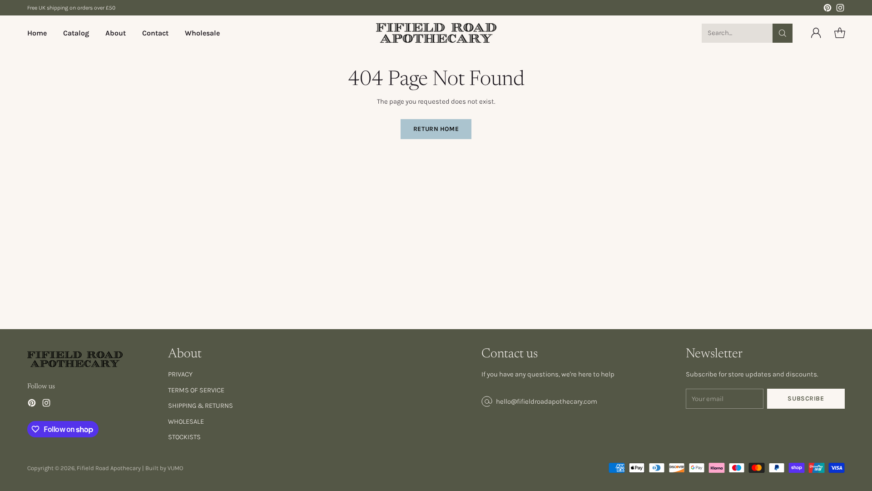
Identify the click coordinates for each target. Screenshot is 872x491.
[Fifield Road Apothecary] (436, 33)
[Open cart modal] (839, 33)
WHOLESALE (186, 421)
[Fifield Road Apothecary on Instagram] (840, 9)
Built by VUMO (164, 468)
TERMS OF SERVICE (196, 390)
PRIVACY (180, 374)
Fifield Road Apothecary (109, 468)
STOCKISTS (184, 437)
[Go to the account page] (816, 33)
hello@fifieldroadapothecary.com (546, 401)
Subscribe (806, 398)
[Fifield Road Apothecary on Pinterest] (827, 9)
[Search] (783, 33)
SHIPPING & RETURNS (200, 405)
